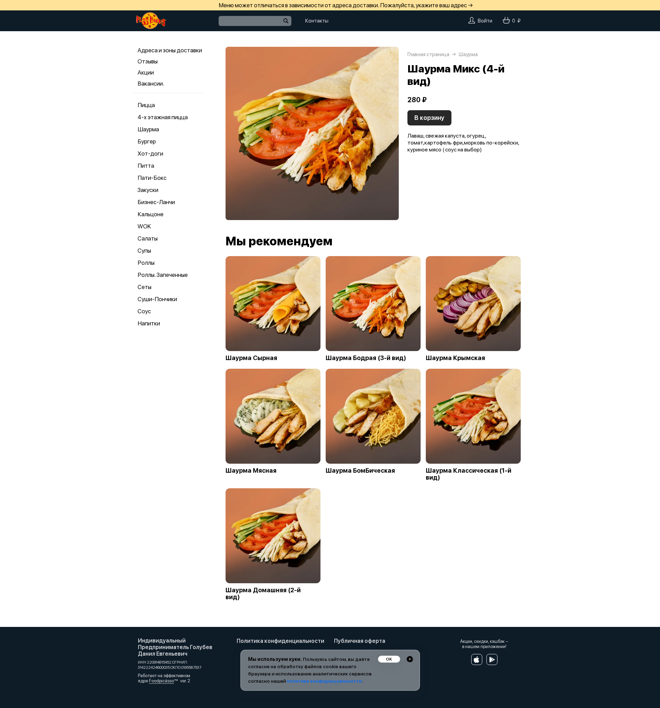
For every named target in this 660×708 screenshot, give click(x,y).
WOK (144, 226)
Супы (144, 250)
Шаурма (148, 129)
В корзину (429, 117)
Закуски (148, 189)
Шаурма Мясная (251, 470)
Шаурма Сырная (251, 358)
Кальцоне (151, 214)
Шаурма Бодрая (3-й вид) (366, 358)
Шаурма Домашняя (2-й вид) (263, 594)
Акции (146, 72)
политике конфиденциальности (324, 681)
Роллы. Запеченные (163, 274)
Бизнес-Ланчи (156, 202)
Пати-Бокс (152, 177)
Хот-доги (150, 153)
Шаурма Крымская (455, 358)
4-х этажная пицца (163, 117)
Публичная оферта (359, 641)
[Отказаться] (410, 659)
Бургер (147, 141)
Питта (146, 165)
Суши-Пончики (157, 299)
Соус (144, 311)
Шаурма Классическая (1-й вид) (468, 474)
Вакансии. (151, 83)
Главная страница (428, 54)
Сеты (144, 286)
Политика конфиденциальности (280, 641)
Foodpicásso (161, 680)
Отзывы (148, 61)
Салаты (148, 238)
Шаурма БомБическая (360, 470)
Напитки (149, 323)
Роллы (146, 262)
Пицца (146, 105)
